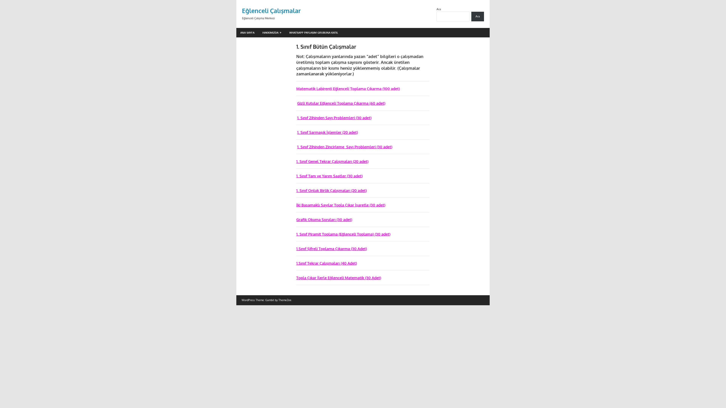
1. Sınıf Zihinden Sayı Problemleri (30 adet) (334, 117)
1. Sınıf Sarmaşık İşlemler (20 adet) (327, 132)
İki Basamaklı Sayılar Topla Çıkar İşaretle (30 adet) (340, 204)
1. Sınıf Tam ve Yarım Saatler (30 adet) (329, 175)
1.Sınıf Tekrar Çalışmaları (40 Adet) (326, 263)
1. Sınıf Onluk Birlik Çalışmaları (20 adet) (331, 190)
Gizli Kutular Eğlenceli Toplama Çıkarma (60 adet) (341, 103)
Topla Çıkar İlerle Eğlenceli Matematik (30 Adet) (338, 277)
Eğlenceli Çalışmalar (271, 11)
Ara (439, 9)
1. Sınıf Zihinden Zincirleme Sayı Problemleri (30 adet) (344, 146)
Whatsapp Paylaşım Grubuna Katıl (313, 32)
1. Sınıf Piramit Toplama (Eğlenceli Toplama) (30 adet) (343, 234)
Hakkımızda (270, 32)
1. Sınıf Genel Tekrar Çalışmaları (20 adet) (332, 161)
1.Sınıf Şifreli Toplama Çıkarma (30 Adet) (331, 248)
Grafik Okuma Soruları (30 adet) (324, 219)
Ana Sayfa (247, 32)
